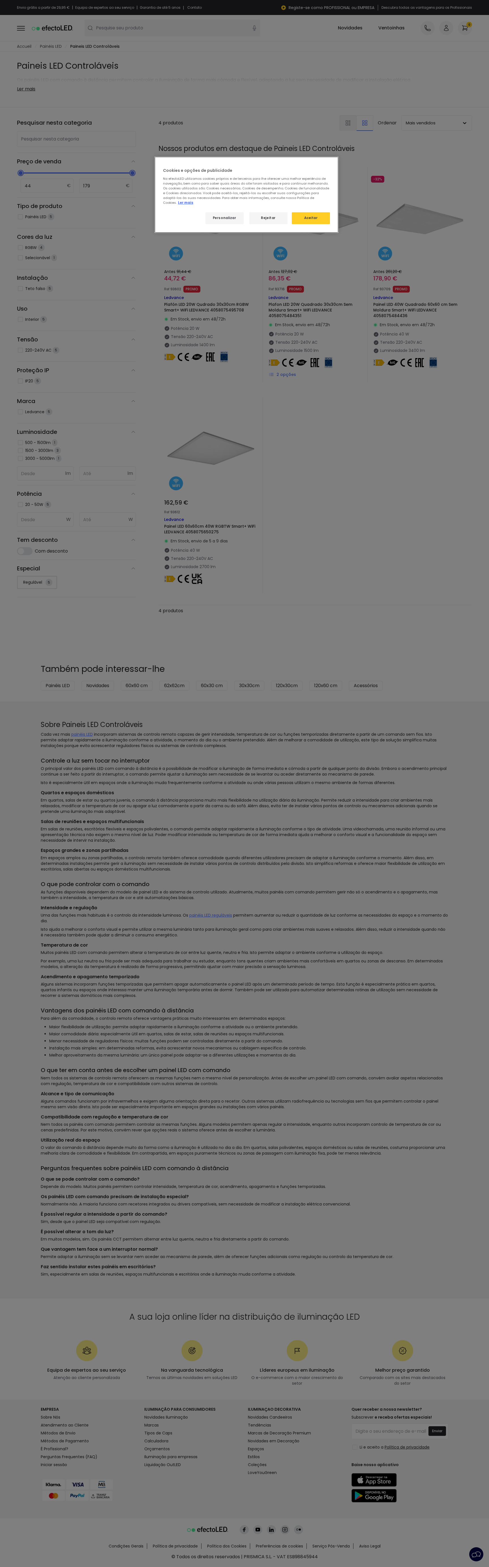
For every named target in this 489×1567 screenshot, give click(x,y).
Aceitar (311, 218)
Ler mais (185, 202)
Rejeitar (268, 218)
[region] (246, 195)
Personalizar (224, 218)
